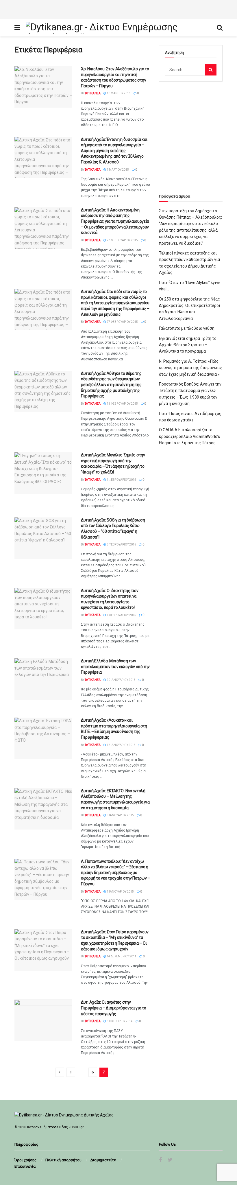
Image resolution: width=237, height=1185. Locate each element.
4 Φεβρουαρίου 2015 (121, 479)
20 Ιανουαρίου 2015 (121, 679)
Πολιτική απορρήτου (63, 1160)
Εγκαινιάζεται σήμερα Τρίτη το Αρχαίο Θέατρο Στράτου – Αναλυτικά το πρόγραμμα (187, 345)
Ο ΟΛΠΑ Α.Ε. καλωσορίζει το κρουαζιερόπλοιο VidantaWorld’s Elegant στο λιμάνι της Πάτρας (189, 436)
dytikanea (93, 93)
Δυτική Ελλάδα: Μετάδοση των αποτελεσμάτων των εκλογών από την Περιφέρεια (115, 666)
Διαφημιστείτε (103, 1160)
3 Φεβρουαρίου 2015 (121, 544)
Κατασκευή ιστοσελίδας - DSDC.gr (55, 1127)
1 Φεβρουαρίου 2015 (121, 615)
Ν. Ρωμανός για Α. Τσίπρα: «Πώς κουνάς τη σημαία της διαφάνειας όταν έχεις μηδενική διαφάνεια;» (190, 368)
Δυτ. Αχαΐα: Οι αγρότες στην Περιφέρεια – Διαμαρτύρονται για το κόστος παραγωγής (113, 1008)
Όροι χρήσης (25, 1160)
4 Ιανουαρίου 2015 (120, 891)
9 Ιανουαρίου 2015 (120, 815)
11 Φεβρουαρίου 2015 (122, 403)
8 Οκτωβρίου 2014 (119, 1021)
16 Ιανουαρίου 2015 (121, 745)
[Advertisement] (118, 8)
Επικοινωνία (25, 1166)
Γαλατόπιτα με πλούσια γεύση (186, 328)
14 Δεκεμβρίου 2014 (121, 956)
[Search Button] (210, 69)
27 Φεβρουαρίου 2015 (122, 240)
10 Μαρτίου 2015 (118, 93)
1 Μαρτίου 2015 (117, 169)
